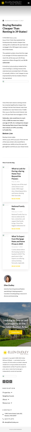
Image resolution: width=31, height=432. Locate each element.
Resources (6, 403)
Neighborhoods (8, 396)
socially (8, 139)
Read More (16, 199)
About (5, 399)
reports (7, 112)
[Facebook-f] (4, 381)
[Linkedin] (7, 381)
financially (16, 139)
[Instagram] (10, 381)
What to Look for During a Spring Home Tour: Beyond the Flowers (18, 173)
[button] (28, 2)
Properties (6, 392)
